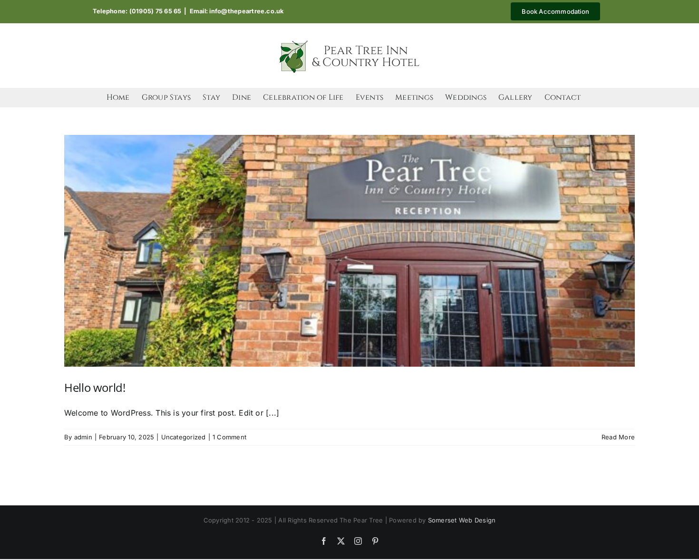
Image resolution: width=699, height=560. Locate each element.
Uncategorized (183, 437)
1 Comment (229, 437)
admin (83, 437)
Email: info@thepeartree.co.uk (237, 11)
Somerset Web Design (462, 520)
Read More (618, 437)
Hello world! (95, 387)
